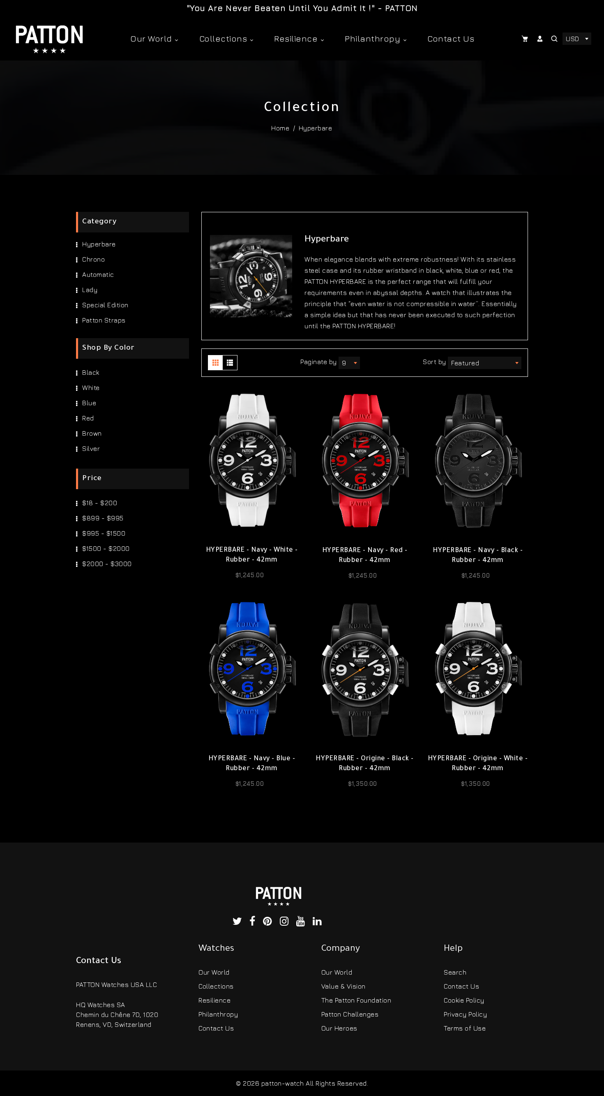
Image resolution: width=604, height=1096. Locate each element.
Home (280, 128)
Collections (224, 38)
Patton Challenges (350, 1014)
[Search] (555, 39)
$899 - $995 (103, 518)
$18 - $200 (99, 502)
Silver (91, 448)
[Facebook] (254, 922)
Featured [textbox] (465, 363)
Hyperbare (99, 244)
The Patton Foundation (356, 1000)
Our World (152, 38)
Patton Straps (104, 320)
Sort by (435, 361)
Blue (89, 402)
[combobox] (577, 39)
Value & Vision (343, 986)
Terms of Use (465, 1028)
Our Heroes (339, 1028)
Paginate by (318, 361)
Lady (89, 289)
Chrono (93, 259)
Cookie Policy (464, 1000)
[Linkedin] (319, 922)
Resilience (297, 38)
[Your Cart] (526, 39)
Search (455, 972)
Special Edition (105, 305)
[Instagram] (286, 922)
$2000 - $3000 (107, 563)
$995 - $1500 (103, 533)
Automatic (98, 274)
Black (90, 372)
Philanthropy (374, 38)
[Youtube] (302, 922)
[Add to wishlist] (252, 528)
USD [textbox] (572, 38)
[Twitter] (239, 922)
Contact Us (450, 38)
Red (88, 418)
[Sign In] (541, 39)
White (91, 387)
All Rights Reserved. (337, 1083)
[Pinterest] (269, 922)
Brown (92, 433)
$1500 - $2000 (106, 548)
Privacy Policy (465, 1014)
